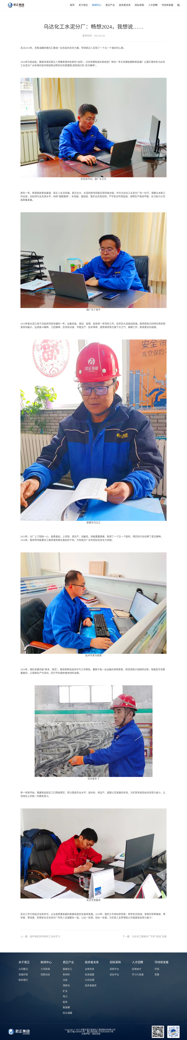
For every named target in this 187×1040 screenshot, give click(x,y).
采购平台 (114, 969)
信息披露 (89, 974)
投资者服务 (91, 985)
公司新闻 (45, 969)
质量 (157, 974)
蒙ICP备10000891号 (76, 1032)
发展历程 (23, 974)
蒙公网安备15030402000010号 (100, 1032)
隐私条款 (96, 1034)
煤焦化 (66, 985)
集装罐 (66, 1007)
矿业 (65, 991)
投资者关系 (125, 5)
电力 (65, 996)
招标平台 (114, 974)
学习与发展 (138, 974)
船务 (65, 1002)
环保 (157, 969)
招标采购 (139, 5)
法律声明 (86, 1034)
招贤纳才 (136, 969)
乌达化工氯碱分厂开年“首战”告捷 (144, 936)
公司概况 (23, 969)
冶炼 (65, 980)
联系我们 (23, 980)
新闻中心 (96, 5)
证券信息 (89, 969)
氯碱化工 (67, 969)
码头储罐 (67, 1013)
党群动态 (45, 974)
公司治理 (89, 980)
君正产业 (110, 5)
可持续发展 (167, 5)
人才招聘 (152, 5)
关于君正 (83, 5)
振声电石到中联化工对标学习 (40, 936)
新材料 (66, 974)
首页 (72, 5)
